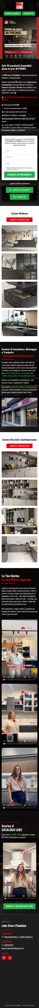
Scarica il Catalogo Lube (19, 220)
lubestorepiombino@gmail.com (13, 948)
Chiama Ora (21, 197)
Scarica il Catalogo (12, 13)
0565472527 (9, 945)
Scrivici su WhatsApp (21, 190)
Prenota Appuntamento (19, 174)
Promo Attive (28, 13)
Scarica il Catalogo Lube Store (19, 906)
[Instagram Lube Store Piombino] (4, 957)
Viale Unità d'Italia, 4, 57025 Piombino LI (18, 937)
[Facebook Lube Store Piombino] (9, 957)
